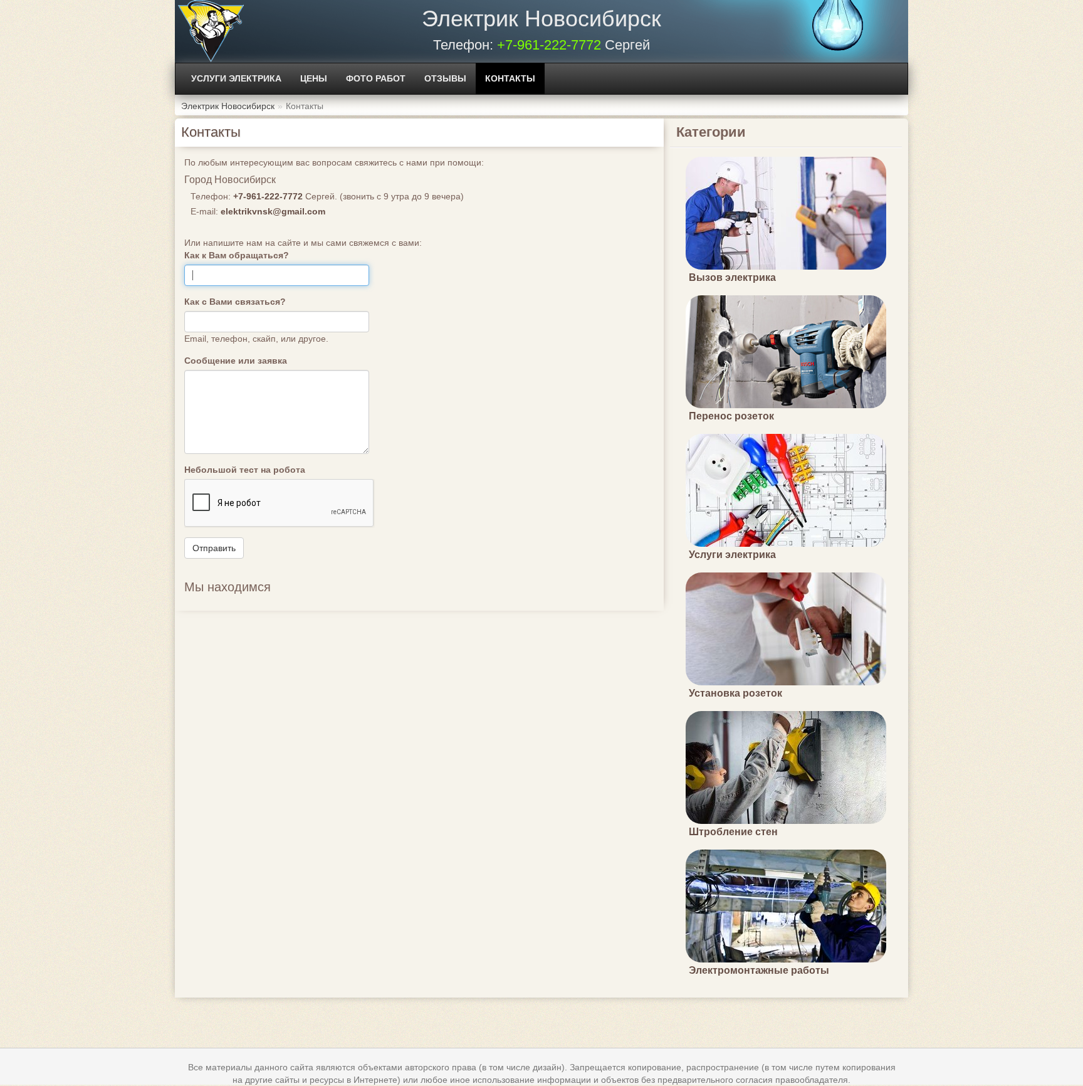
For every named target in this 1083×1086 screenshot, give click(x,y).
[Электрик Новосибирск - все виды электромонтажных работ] (211, 31)
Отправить (214, 548)
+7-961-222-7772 (549, 45)
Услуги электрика (236, 78)
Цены (313, 78)
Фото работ (375, 78)
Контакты (510, 78)
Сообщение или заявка (235, 361)
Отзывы (445, 78)
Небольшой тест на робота (244, 470)
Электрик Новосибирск (541, 18)
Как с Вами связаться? (235, 302)
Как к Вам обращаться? (236, 255)
